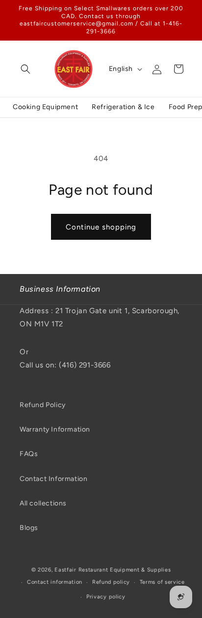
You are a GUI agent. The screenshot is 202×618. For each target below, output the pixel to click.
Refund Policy (43, 405)
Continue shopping (101, 227)
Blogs (29, 528)
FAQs (29, 454)
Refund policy (111, 582)
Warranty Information (55, 429)
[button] (25, 69)
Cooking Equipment (45, 107)
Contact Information (53, 479)
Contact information (54, 582)
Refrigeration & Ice (123, 107)
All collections (43, 503)
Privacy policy (106, 597)
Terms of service (162, 582)
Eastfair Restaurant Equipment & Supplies (112, 570)
